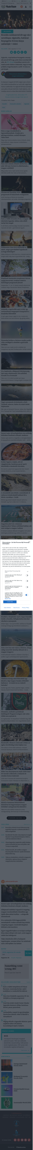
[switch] (27, 575)
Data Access (16, 607)
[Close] (29, 542)
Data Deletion (7, 607)
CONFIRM (10, 601)
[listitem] (16, 571)
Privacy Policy (25, 607)
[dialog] (16, 575)
